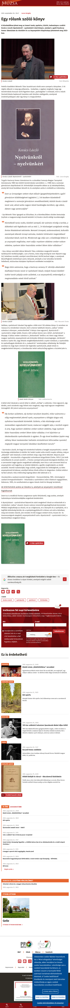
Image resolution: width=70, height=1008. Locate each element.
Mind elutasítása (42, 997)
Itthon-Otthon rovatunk (12, 925)
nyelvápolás (20, 600)
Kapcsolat (21, 967)
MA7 (19, 952)
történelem (43, 600)
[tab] (5, 806)
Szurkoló (49, 952)
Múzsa (37, 952)
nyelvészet (32, 600)
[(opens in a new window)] (19, 961)
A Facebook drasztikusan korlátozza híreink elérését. (21, 613)
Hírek (28, 952)
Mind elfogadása (58, 997)
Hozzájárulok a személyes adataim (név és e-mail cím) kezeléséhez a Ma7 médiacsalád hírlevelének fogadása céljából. (13, 636)
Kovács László (7, 600)
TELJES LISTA (8, 869)
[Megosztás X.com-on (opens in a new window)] (18, 591)
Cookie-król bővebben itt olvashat (50, 1003)
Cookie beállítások (50, 991)
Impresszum (9, 967)
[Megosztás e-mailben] (3, 591)
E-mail (37, 622)
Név (4, 622)
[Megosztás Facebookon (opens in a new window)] (8, 591)
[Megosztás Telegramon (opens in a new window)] (13, 591)
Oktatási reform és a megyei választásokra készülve (20, 884)
